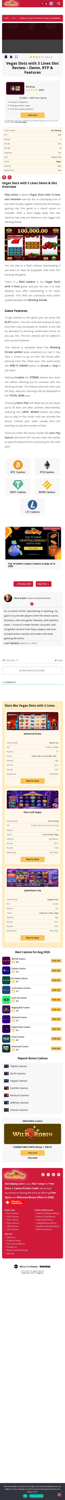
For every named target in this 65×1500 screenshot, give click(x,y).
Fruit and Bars (46, 756)
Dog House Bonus (45, 1219)
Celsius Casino (19, 968)
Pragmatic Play (52, 899)
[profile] (51, 4)
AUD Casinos (13, 1219)
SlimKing (30, 86)
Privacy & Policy (14, 1240)
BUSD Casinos (47, 492)
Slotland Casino (19, 1017)
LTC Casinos (32, 511)
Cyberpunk (43, 913)
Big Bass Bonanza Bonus (48, 1226)
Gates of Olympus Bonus (48, 1213)
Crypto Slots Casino (21, 1027)
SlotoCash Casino (20, 1046)
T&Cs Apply (32, 1157)
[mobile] (58, 4)
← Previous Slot (23, 584)
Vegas (58, 161)
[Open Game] (16, 57)
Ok (25, 1496)
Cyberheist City (32, 890)
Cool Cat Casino (19, 997)
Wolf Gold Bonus (44, 1229)
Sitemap (10, 1253)
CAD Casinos (13, 1229)
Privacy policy (36, 1496)
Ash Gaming (56, 130)
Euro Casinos (13, 1213)
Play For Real (32, 781)
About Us (11, 1237)
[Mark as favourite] (11, 57)
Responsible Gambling (17, 1250)
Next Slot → (43, 584)
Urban (50, 913)
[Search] (42, 4)
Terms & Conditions (16, 1243)
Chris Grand (20, 598)
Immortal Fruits (32, 733)
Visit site (32, 115)
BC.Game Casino (20, 978)
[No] (61, 1491)
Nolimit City (53, 743)
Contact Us (12, 1247)
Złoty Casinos (13, 1223)
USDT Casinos (18, 492)
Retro (55, 756)
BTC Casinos (18, 472)
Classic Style (36, 756)
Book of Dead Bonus (46, 1216)
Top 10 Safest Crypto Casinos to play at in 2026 (31, 565)
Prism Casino (18, 1036)
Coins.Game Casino (21, 988)
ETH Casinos (47, 472)
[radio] (31, 57)
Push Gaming (53, 821)
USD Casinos (13, 1216)
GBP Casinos (12, 1226)
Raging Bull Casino (21, 1007)
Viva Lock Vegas (32, 812)
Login (60, 660)
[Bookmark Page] (6, 57)
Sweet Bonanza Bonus (47, 1223)
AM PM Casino (18, 958)
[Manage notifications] (59, 1495)
